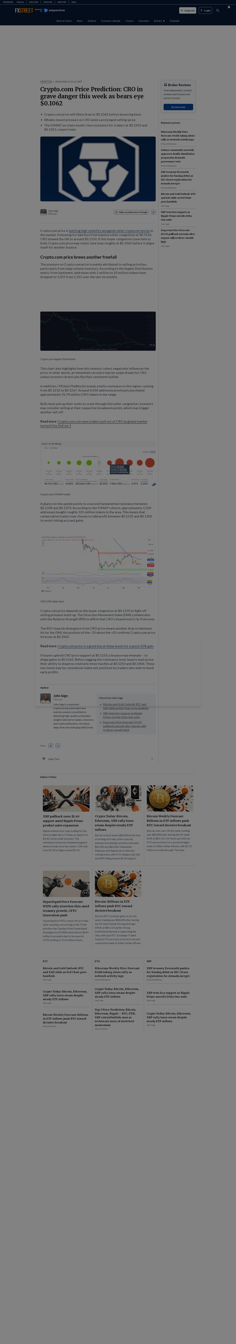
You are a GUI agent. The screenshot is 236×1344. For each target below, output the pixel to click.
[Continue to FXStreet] (229, 7)
